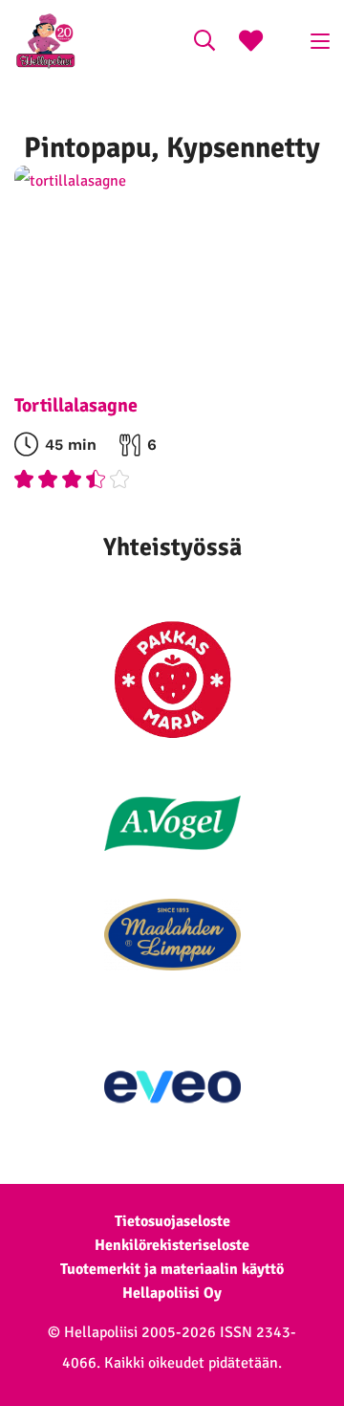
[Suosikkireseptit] (251, 43)
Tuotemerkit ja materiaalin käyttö (172, 1269)
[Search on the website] (204, 43)
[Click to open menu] (320, 41)
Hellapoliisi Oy (172, 1293)
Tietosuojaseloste (172, 1221)
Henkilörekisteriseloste (172, 1245)
